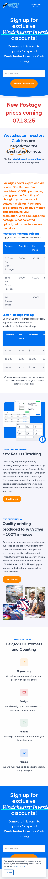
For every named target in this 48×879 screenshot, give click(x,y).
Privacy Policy (19, 866)
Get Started (12, 499)
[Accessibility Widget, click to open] (42, 439)
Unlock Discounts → (24, 83)
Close (9, 872)
